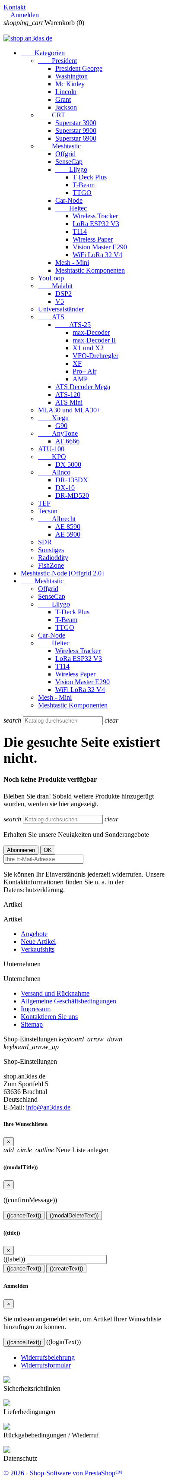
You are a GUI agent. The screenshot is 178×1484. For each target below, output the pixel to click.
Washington (71, 76)
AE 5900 (67, 534)
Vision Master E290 (100, 247)
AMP (80, 379)
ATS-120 (67, 394)
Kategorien (43, 53)
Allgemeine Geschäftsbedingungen (68, 1001)
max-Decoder (91, 332)
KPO (52, 456)
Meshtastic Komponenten (90, 270)
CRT (51, 115)
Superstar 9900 (75, 130)
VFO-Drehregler (95, 355)
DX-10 (65, 487)
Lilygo (71, 169)
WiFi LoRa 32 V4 (97, 254)
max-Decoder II (94, 340)
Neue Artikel (38, 941)
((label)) (14, 1259)
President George (78, 68)
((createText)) (66, 1268)
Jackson (66, 107)
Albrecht (57, 518)
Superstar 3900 (75, 122)
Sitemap (32, 1024)
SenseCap (69, 161)
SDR (45, 542)
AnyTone (58, 433)
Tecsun (47, 511)
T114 (80, 231)
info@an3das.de (48, 1107)
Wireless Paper (93, 239)
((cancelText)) (24, 1215)
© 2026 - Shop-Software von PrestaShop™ (62, 1473)
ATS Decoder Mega (82, 386)
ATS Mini (69, 402)
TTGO (82, 192)
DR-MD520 (72, 495)
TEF (44, 503)
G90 (61, 425)
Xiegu (53, 417)
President (57, 60)
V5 (59, 301)
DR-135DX (71, 480)
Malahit (55, 285)
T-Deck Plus (90, 177)
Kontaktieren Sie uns (49, 1016)
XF (77, 363)
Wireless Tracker (95, 216)
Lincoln (65, 91)
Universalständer (61, 309)
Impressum (36, 1008)
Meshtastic (59, 146)
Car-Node (69, 200)
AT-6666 (67, 441)
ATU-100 (51, 449)
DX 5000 (68, 464)
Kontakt (14, 7)
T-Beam (84, 185)
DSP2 (63, 293)
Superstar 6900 (75, 138)
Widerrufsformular (46, 1365)
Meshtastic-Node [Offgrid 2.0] (62, 573)
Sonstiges (51, 549)
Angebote (34, 933)
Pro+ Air (84, 371)
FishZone (51, 565)
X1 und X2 (88, 348)
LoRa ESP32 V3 (96, 223)
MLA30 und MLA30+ (69, 410)
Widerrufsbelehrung (48, 1357)
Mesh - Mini (72, 262)
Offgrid (65, 153)
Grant (63, 99)
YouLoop (51, 278)
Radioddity (53, 557)
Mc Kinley (70, 84)
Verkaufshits (37, 949)
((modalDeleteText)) (74, 1215)
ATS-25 (73, 324)
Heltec (71, 208)
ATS (51, 317)
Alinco (54, 472)
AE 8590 (67, 526)
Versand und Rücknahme (55, 993)
